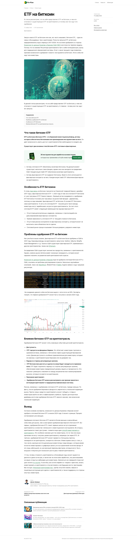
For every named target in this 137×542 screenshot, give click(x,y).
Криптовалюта (27, 30)
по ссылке (36, 462)
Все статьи (96, 25)
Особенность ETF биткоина (33, 122)
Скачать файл (77, 157)
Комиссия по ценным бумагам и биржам (38, 260)
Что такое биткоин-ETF (32, 117)
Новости (103, 2)
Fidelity (59, 265)
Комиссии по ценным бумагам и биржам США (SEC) (42, 45)
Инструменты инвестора (100, 30)
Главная (26, 8)
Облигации (110, 2)
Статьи (97, 2)
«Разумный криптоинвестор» (43, 467)
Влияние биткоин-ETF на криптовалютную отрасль (39, 124)
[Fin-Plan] (28, 2)
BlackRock (42, 265)
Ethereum (52, 246)
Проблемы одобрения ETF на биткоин (36, 119)
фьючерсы (34, 191)
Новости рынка (98, 27)
